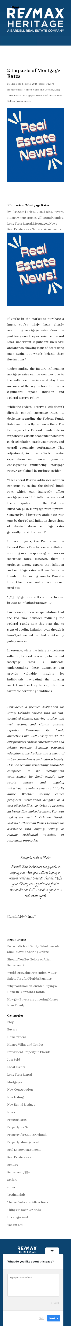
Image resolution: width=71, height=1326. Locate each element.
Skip (41, 1318)
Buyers (50, 84)
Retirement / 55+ (18, 1172)
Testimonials (16, 1195)
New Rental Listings (21, 1105)
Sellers (11, 101)
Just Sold (13, 1060)
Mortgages (29, 95)
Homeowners (15, 89)
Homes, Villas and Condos (38, 89)
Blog (41, 84)
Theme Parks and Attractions (27, 1202)
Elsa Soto (16, 84)
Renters (12, 1165)
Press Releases (17, 1120)
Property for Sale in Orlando (27, 1135)
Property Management (23, 1142)
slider (11, 1187)
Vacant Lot (14, 1225)
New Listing (15, 1097)
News (39, 95)
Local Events (16, 1067)
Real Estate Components (24, 1150)
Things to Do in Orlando (24, 1210)
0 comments (24, 101)
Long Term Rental (19, 224)
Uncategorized (17, 1217)
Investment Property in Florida (29, 1052)
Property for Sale (19, 1127)
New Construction (20, 1090)
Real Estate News (52, 95)
